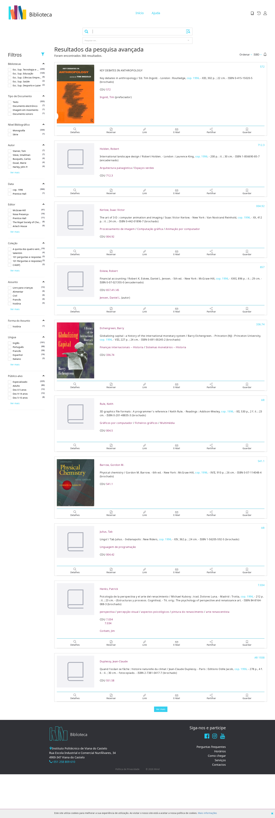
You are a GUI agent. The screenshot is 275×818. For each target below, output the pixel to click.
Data (11, 184)
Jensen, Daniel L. (110, 297)
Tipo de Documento (20, 96)
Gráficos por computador (116, 423)
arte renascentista (217, 612)
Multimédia (167, 423)
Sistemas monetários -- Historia (166, 347)
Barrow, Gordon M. (112, 465)
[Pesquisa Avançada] (188, 31)
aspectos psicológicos (155, 612)
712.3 (109, 175)
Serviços (220, 760)
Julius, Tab (106, 531)
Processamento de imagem (117, 229)
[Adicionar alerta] (265, 54)
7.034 (109, 619)
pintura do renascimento (188, 612)
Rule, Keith (106, 404)
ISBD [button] (256, 54)
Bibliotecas (14, 64)
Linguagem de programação (118, 547)
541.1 (109, 484)
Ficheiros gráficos (146, 423)
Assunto (13, 282)
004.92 (110, 236)
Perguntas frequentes (211, 747)
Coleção (13, 243)
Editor (11, 204)
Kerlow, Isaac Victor (112, 210)
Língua (12, 337)
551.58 (110, 680)
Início (140, 13)
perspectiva (107, 612)
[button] (253, 13)
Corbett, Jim (107, 631)
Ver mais (15, 172)
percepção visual (128, 612)
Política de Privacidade (127, 769)
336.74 (110, 355)
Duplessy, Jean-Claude (114, 661)
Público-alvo (15, 376)
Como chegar (217, 756)
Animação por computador (183, 229)
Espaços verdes (144, 168)
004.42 (110, 554)
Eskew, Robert (109, 271)
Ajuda (156, 13)
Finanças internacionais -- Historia (121, 347)
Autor (11, 145)
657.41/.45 (112, 290)
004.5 (109, 430)
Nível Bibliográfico (19, 124)
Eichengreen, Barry (112, 328)
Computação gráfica (150, 229)
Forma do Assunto (19, 320)
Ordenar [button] (245, 54)
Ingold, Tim (107, 97)
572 (108, 89)
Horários (220, 751)
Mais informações (207, 813)
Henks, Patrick (109, 589)
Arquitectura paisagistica (116, 168)
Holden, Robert (109, 149)
